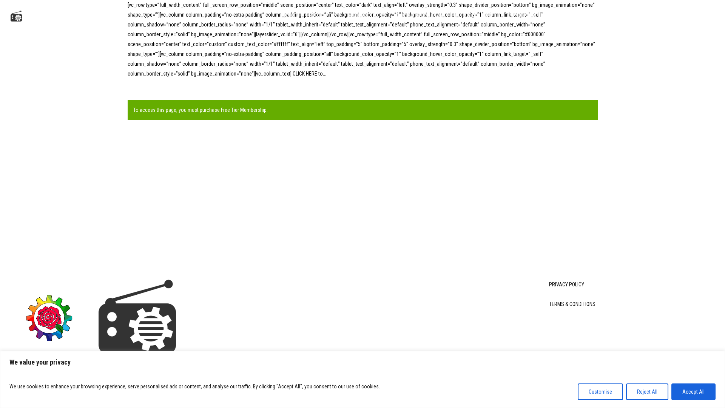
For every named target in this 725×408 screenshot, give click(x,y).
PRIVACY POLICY (566, 284)
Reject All (647, 392)
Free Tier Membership (244, 110)
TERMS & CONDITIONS (572, 304)
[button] (710, 16)
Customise (600, 392)
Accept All (693, 392)
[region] (362, 379)
